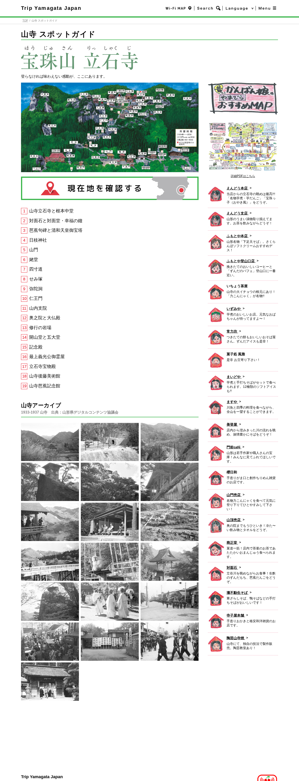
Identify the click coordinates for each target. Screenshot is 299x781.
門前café (234, 447)
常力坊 (232, 331)
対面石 (232, 568)
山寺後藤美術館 (44, 376)
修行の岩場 (40, 327)
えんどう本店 (238, 188)
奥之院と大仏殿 (44, 317)
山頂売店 (234, 520)
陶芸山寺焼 (236, 638)
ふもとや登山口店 (241, 261)
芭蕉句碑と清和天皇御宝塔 (55, 230)
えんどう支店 (238, 213)
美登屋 (232, 424)
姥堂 (33, 259)
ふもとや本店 (238, 236)
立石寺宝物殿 (42, 366)
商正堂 (232, 543)
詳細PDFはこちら (243, 176)
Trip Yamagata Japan (51, 8)
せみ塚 (36, 278)
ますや (232, 402)
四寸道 (36, 269)
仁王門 (36, 298)
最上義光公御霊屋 (47, 356)
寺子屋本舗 (236, 615)
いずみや (234, 309)
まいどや (234, 377)
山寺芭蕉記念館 (44, 385)
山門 (33, 249)
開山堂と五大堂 (44, 337)
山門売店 (234, 495)
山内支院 (38, 308)
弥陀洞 (36, 288)
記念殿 (36, 347)
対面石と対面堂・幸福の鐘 (55, 220)
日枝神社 (38, 240)
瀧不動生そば (238, 593)
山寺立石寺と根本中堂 (51, 210)
